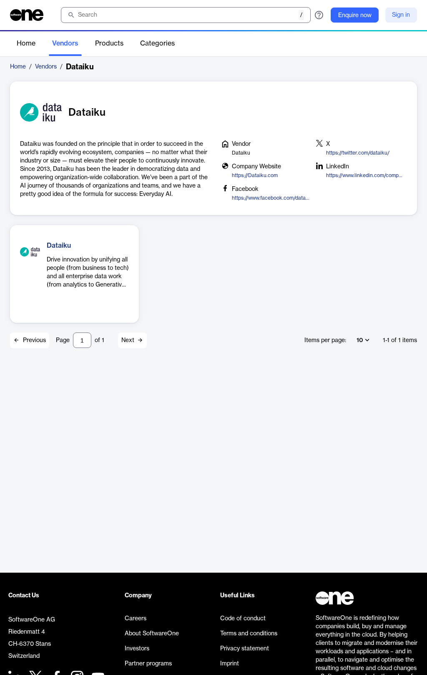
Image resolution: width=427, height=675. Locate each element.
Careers (135, 619)
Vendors (65, 43)
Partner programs (148, 664)
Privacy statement (244, 649)
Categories (157, 43)
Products (109, 43)
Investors (137, 649)
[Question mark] (319, 15)
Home (26, 43)
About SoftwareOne (152, 634)
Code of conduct (243, 619)
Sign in (401, 15)
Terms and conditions (248, 634)
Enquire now (355, 15)
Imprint (229, 664)
